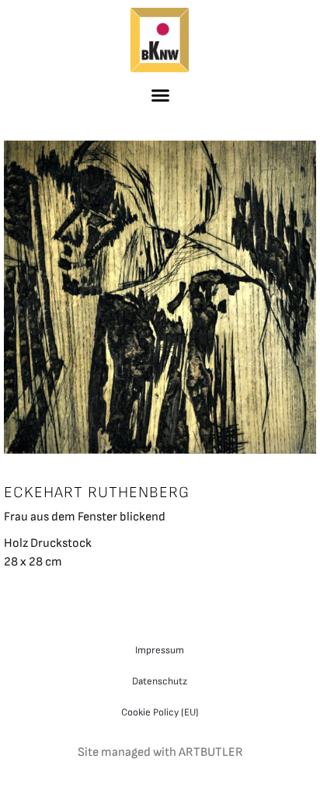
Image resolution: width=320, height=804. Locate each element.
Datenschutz (159, 681)
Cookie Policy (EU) (160, 712)
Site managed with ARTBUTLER (160, 752)
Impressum (159, 650)
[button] (160, 95)
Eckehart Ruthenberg (97, 492)
